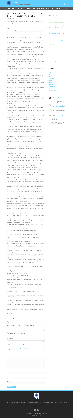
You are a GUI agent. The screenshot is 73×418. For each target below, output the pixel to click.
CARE (50, 46)
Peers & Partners (27, 8)
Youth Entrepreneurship (53, 65)
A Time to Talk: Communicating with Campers (57, 40)
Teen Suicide (51, 59)
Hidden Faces (56, 97)
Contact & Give (40, 8)
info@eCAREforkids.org (55, 17)
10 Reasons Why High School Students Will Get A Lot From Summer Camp (58, 106)
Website (8, 381)
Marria (52, 105)
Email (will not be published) (12, 376)
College (11, 313)
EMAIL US (39, 406)
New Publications (49, 8)
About (13, 8)
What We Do (19, 8)
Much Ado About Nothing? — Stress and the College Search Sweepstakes (58, 117)
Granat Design (38, 415)
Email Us (64, 2)
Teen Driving (51, 54)
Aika (52, 97)
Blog (34, 8)
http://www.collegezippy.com (12, 327)
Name (8, 370)
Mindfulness (51, 50)
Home (9, 8)
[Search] (65, 8)
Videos (50, 63)
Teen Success (51, 57)
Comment (9, 358)
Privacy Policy (58, 8)
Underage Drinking (52, 61)
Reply (43, 330)
